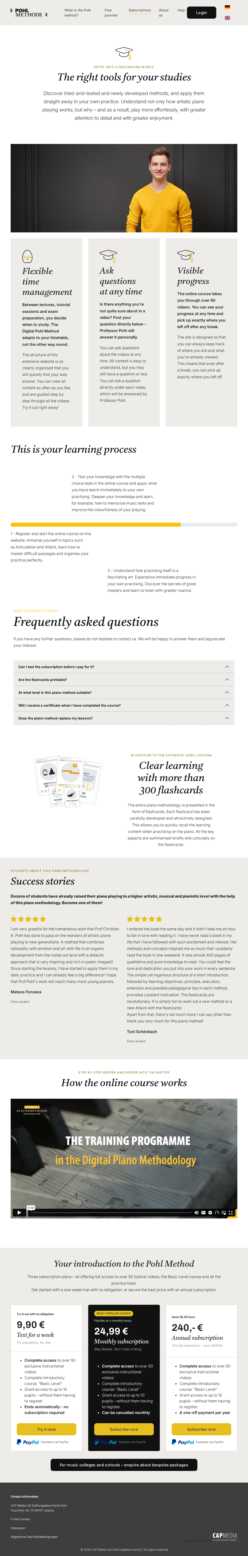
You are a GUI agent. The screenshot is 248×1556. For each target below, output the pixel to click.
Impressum (18, 1528)
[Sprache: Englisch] (227, 18)
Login (201, 12)
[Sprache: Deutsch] (227, 7)
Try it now (46, 1429)
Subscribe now (124, 1429)
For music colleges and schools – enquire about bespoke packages (124, 1464)
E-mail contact (20, 1519)
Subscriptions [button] (140, 10)
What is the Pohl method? (77, 12)
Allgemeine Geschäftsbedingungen (34, 1537)
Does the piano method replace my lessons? (55, 718)
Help (181, 10)
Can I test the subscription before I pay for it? (56, 667)
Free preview (111, 12)
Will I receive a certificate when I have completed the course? (69, 705)
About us (164, 12)
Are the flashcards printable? (42, 680)
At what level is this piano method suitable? (55, 692)
